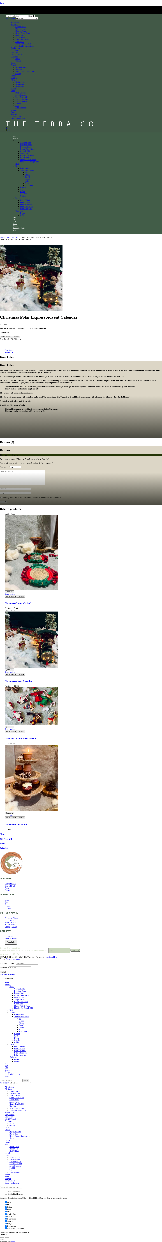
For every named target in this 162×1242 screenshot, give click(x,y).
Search (31, 16)
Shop (2, 834)
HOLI (13, 80)
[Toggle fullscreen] (6, 1237)
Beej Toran (15, 52)
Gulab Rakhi (20, 35)
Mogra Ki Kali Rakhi (23, 44)
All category (15, 22)
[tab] (83, 350)
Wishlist (4, 848)
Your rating (5, 467)
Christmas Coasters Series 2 (18, 603)
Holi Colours (20, 82)
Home (2, 237)
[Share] (3, 1237)
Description (9, 350)
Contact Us (9, 936)
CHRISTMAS (16, 54)
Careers (7, 890)
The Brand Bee (51, 957)
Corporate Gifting (11, 918)
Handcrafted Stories (12, 1074)
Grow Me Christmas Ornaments (20, 738)
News (7, 1076)
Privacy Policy (10, 922)
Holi (11, 1010)
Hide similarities (13, 1192)
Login (3, 972)
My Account (6, 839)
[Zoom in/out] (8, 1237)
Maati (7, 900)
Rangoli (14, 114)
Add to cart (9, 815)
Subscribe (75, 950)
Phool (13, 112)
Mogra (13, 110)
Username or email (8, 963)
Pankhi (18, 103)
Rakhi (11, 987)
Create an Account (13, 959)
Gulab (21, 1027)
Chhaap (8, 908)
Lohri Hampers (21, 101)
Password (4, 968)
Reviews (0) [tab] (7, 442)
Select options (10, 594)
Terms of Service (11, 938)
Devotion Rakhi (21, 29)
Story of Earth (10, 886)
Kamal (13, 89)
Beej (6, 902)
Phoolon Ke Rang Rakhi (24, 46)
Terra (2, 3)
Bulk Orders (9, 920)
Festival (8, 985)
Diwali (13, 65)
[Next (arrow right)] (3, 1239)
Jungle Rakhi (20, 37)
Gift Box (14, 78)
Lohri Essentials (21, 97)
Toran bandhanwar (18, 118)
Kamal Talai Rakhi (22, 40)
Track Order (11, 942)
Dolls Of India (20, 93)
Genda (13, 76)
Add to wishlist (6, 337)
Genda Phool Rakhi (22, 33)
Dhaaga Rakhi (20, 31)
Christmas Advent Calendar (18, 681)
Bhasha (7, 906)
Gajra (16, 1036)
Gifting (18, 61)
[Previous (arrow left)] (1, 1239)
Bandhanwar (15, 48)
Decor (17, 59)
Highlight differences (15, 1194)
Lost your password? (8, 974)
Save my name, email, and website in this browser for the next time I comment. (32, 498)
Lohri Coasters (20, 95)
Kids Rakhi (19, 42)
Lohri (13, 91)
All (20, 1019)
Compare (16, 337)
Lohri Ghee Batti (21, 99)
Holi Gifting (20, 86)
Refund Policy (10, 925)
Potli (17, 106)
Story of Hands (10, 884)
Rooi (6, 904)
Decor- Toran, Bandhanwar (25, 72)
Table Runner (20, 108)
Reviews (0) (9, 352)
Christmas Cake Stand (16, 824)
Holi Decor (19, 84)
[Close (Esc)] (1, 1237)
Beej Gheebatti (21, 67)
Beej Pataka (19, 69)
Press (7, 888)
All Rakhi (14, 25)
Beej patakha (15, 50)
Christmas (14, 57)
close (13, 1241)
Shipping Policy (11, 927)
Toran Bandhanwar (21, 1017)
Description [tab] (7, 357)
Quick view (9, 592)
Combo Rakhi (20, 27)
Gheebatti (17, 1040)
